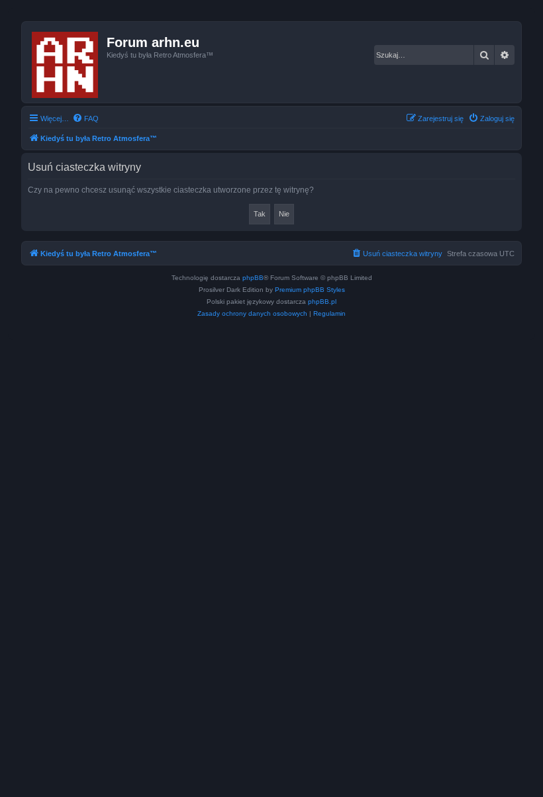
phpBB (253, 277)
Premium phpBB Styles (310, 289)
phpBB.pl (322, 301)
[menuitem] (85, 118)
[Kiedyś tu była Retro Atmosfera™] (66, 62)
